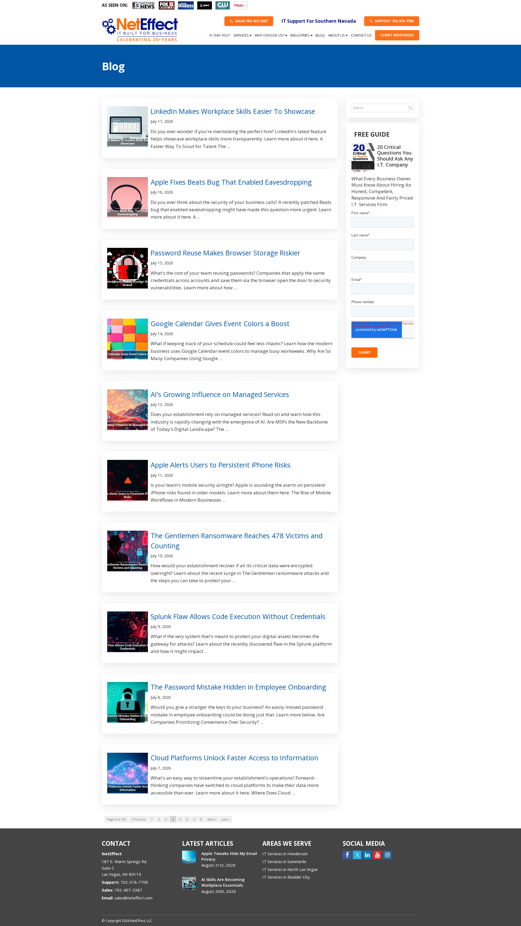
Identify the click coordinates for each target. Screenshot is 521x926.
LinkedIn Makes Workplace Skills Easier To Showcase (233, 111)
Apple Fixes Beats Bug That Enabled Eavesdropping (231, 182)
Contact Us (361, 35)
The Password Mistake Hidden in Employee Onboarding (238, 686)
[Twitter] (357, 854)
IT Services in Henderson (285, 853)
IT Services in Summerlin (284, 861)
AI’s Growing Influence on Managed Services (220, 394)
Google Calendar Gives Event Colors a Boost (220, 323)
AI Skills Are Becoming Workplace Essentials (223, 882)
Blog (320, 35)
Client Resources (397, 35)
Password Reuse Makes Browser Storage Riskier (225, 252)
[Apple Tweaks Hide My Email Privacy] (189, 857)
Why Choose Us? (270, 35)
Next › (212, 819)
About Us (337, 35)
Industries (300, 35)
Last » (225, 819)
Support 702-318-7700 (394, 20)
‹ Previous (138, 819)
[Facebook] (347, 854)
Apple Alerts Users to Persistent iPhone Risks (220, 464)
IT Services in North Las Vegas (290, 869)
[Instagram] (387, 854)
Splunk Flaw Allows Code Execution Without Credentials (238, 616)
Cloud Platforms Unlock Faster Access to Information (234, 757)
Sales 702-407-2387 (251, 20)
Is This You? (219, 35)
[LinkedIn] (367, 854)
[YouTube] (377, 854)
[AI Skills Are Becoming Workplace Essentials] (189, 883)
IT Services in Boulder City (286, 877)
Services (241, 35)
